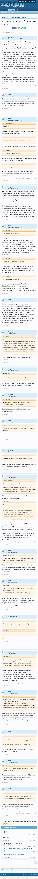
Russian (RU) (4, 874)
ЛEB (9, 118)
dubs (9, 476)
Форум (12, 10)
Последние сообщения (8, 12)
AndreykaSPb (12, 616)
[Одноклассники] (16, 28)
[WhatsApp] (22, 28)
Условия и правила (32, 876)
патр (9, 94)
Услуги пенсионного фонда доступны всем (17, 849)
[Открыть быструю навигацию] (35, 17)
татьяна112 (11, 37)
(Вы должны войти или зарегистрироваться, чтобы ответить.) (21, 821)
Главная (5, 10)
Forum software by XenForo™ (8, 876)
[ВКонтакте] (13, 28)
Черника (5, 832)
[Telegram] (19, 28)
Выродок (11, 332)
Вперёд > (8, 32)
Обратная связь (27, 874)
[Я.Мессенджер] (25, 28)
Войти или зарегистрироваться (27, 1)
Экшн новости (7, 837)
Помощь (35, 874)
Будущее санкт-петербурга (12, 843)
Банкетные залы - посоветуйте (13, 854)
